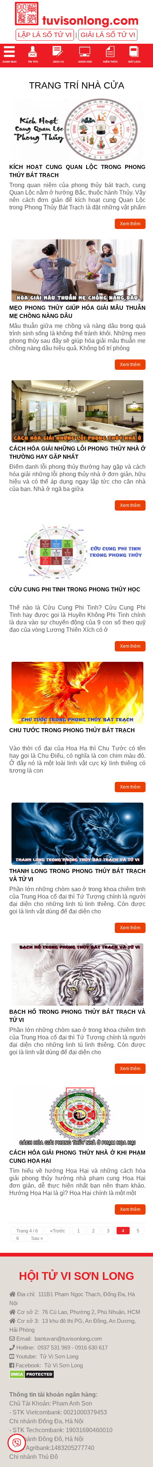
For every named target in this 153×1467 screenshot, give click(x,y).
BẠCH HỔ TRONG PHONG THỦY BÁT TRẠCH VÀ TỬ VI (77, 1016)
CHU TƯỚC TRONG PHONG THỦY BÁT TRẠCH (72, 730)
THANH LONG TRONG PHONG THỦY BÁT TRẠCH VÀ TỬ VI (77, 875)
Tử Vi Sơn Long (59, 1356)
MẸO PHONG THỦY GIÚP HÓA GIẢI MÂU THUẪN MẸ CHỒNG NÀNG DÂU (77, 312)
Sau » (37, 1238)
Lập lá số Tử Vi (45, 35)
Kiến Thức (110, 61)
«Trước (57, 1231)
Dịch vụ (58, 61)
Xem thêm (130, 223)
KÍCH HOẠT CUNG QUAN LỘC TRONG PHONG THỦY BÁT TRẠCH (77, 171)
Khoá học (85, 61)
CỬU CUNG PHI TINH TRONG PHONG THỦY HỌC (74, 589)
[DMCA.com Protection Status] (31, 1377)
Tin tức (32, 61)
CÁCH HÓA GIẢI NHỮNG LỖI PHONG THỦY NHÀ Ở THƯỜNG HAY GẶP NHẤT (77, 452)
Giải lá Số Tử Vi (108, 35)
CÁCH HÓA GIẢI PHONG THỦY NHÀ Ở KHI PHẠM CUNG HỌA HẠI (77, 1156)
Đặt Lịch (134, 61)
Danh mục (9, 61)
